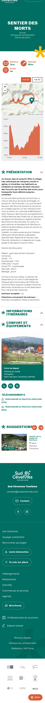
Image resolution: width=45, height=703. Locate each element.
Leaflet (32, 114)
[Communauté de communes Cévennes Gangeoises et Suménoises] (10, 667)
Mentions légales (22, 638)
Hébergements (10, 573)
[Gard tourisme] (22, 688)
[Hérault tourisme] (35, 688)
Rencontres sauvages (14, 542)
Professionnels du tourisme (22, 617)
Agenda (6, 596)
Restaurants (9, 579)
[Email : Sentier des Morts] (10, 386)
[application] (23, 137)
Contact (25, 501)
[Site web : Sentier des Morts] (17, 386)
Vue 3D (37, 80)
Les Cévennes (10, 531)
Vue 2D (26, 80)
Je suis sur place (18, 562)
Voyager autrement (13, 537)
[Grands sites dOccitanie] (35, 678)
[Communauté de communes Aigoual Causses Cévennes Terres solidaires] (22, 667)
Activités (7, 585)
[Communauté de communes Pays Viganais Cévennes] (35, 667)
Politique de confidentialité (22, 643)
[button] (31, 100)
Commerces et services (15, 590)
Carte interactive (18, 552)
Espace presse (15, 625)
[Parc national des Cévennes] (22, 678)
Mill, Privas (29, 648)
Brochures (15, 605)
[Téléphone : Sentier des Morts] (4, 386)
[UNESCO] (10, 678)
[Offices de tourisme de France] (10, 689)
